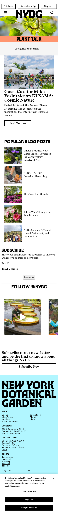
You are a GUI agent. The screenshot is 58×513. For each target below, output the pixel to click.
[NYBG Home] (29, 14)
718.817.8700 (16, 441)
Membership (28, 6)
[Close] (54, 478)
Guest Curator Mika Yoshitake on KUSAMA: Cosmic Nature (28, 96)
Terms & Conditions (13, 447)
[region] (29, 493)
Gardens (6, 419)
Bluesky (6, 461)
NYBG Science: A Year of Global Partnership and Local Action (37, 233)
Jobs (4, 450)
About (33, 417)
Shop (32, 419)
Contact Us (8, 443)
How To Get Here (11, 433)
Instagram (7, 457)
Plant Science (10, 421)
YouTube (6, 464)
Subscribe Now (29, 366)
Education (35, 415)
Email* (5, 263)
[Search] (52, 12)
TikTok (5, 466)
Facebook (7, 459)
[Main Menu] (5, 12)
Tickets (8, 6)
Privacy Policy (10, 445)
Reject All (29, 500)
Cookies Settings (29, 491)
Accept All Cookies (29, 508)
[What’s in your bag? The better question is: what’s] (22, 317)
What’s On (7, 417)
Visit (5, 415)
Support (49, 6)
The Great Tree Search (36, 194)
